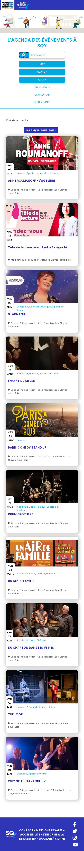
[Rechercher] (24, 55)
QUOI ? (42, 79)
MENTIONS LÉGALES (49, 830)
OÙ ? (42, 64)
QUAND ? (42, 71)
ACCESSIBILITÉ (30, 834)
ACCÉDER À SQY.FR (52, 839)
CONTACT (26, 830)
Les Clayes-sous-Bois (40, 130)
